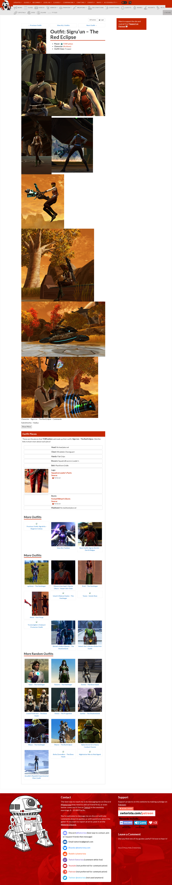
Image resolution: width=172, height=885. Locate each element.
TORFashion (68, 44)
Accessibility (110, 2)
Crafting (81, 2)
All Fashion (92, 20)
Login (102, 20)
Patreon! (122, 804)
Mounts (151, 7)
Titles (54, 12)
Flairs (43, 12)
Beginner (36, 2)
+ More (167, 12)
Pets (163, 7)
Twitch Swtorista (76, 859)
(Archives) (67, 46)
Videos (41, 7)
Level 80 (46, 2)
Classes (56, 2)
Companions (68, 2)
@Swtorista (66, 804)
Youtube (72, 865)
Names (139, 7)
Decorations (98, 7)
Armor (53, 7)
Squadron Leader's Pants (61, 473)
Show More (26, 426)
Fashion (66, 7)
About (120, 848)
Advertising (137, 848)
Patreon (72, 871)
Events (91, 2)
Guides (27, 2)
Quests (128, 7)
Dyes (33, 12)
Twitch (87, 807)
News (20, 7)
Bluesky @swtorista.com (79, 847)
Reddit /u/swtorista (77, 853)
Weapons (81, 7)
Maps (99, 2)
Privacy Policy (128, 848)
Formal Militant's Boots (60, 499)
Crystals (22, 12)
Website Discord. (68, 824)
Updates (17, 2)
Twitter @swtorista (77, 877)
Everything (114, 7)
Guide (30, 7)
